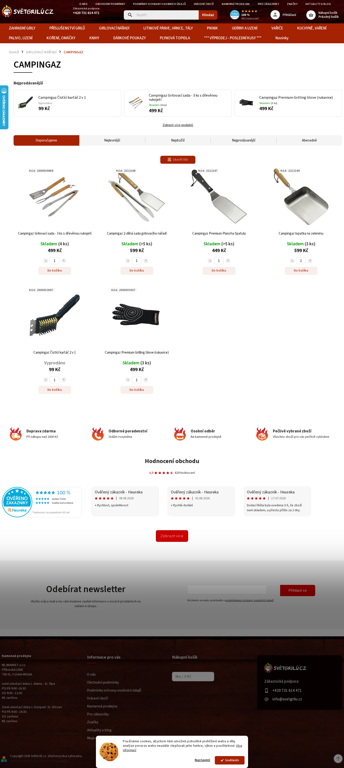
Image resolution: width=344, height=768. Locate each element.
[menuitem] (22, 28)
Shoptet (24, 761)
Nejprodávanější (243, 140)
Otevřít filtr (180, 159)
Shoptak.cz (45, 761)
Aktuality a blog (318, 4)
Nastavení (202, 760)
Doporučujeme (46, 140)
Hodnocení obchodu (172, 461)
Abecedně (309, 140)
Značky (292, 4)
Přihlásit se (298, 590)
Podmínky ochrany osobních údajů (159, 4)
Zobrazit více (172, 536)
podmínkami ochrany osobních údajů (249, 600)
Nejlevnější (112, 140)
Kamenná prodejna (236, 4)
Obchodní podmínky (110, 4)
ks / (183, 676)
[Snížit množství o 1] (46, 261)
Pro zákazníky (268, 4)
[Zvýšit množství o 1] (64, 261)
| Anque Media (60, 761)
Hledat (208, 15)
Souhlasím (232, 760)
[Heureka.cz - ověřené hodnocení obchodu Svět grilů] (41, 516)
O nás (83, 4)
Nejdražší (178, 140)
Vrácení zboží (204, 4)
